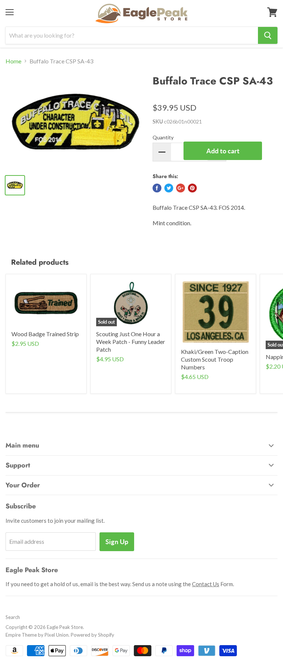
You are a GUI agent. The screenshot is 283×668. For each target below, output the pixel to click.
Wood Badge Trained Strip (45, 333)
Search (13, 617)
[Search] (267, 35)
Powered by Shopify (92, 635)
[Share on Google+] (180, 188)
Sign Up (116, 541)
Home (13, 61)
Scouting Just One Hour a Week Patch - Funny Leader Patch (130, 341)
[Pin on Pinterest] (192, 188)
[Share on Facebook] (157, 188)
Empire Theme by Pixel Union (37, 635)
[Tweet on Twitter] (168, 188)
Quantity (163, 137)
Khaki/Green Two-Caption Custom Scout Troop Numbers (214, 359)
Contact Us (205, 584)
